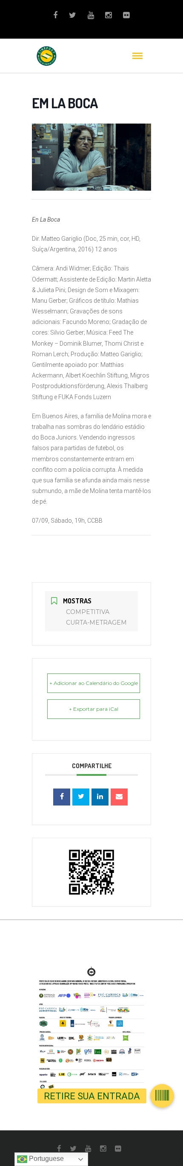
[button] (162, 1096)
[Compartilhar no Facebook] (61, 797)
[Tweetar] (80, 797)
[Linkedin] (100, 797)
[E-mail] (119, 797)
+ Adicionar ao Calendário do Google (93, 683)
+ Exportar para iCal (93, 709)
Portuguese (45, 1158)
